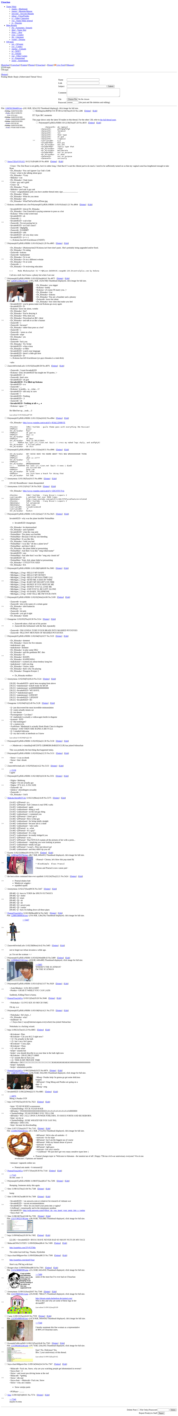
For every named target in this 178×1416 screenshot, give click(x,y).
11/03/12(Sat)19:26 (23, 998)
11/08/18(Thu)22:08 (17, 1216)
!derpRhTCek (20, 798)
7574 (33, 1395)
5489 (53, 958)
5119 (52, 636)
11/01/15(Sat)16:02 (27, 418)
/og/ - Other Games (19, 56)
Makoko (10, 798)
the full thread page (108, 120)
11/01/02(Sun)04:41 (27, 278)
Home (50, 65)
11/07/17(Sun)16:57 (17, 1128)
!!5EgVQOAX (18, 161)
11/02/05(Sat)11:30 (26, 741)
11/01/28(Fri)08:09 (26, 568)
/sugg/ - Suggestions (19, 61)
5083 (52, 568)
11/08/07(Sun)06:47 (27, 1181)
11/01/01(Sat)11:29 (26, 243)
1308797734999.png (19, 1073)
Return (4, 74)
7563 (48, 1343)
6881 (41, 1092)
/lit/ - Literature (17, 37)
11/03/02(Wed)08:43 (27, 958)
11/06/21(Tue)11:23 (17, 1030)
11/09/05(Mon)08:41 (26, 1243)
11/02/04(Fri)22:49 (19, 703)
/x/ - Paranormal (18, 58)
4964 (52, 418)
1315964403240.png (19, 1345)
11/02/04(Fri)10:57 (26, 636)
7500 (50, 1255)
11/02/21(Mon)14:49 (25, 798)
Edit (95, 111)
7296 (53, 1181)
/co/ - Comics (16, 46)
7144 (45, 1171)
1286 (81, 111)
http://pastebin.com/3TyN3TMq (23, 1247)
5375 (49, 798)
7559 (35, 1316)
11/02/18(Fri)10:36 (26, 776)
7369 (34, 1196)
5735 (52, 1010)
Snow (9, 161)
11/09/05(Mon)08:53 (26, 1255)
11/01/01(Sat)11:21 (38, 204)
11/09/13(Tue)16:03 (18, 1316)
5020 (39, 486)
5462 (46, 913)
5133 (47, 766)
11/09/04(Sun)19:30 (17, 1235)
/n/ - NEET (16, 51)
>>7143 (13, 1175)
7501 (41, 1268)
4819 (84, 123)
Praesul (10, 913)
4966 (52, 450)
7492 (34, 1235)
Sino (9, 1395)
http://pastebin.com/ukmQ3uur (22, 1260)
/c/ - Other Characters (20, 18)
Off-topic (10, 42)
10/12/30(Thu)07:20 (59, 123)
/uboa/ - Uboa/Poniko (20, 16)
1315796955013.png (19, 1294)
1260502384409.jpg (13, 108)
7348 (34, 1189)
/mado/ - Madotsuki (19, 9)
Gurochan (15, 65)
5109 (53, 597)
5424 (66, 876)
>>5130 (13, 770)
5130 (52, 741)
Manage (70, 65)
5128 (38, 703)
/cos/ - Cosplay (17, 35)
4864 (76, 204)
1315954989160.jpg (19, 1318)
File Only (144, 1410)
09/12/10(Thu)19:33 (55, 111)
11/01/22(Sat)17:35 (27, 514)
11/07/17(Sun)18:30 (23, 1171)
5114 (39, 619)
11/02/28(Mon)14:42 (24, 945)
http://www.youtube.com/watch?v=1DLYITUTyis (43, 491)
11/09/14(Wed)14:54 (26, 1364)
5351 (52, 776)
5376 (36, 853)
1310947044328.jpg (19, 1131)
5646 (45, 998)
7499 (50, 1243)
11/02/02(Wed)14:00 (27, 597)
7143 (34, 1128)
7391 (34, 1216)
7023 (33, 1102)
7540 (40, 1291)
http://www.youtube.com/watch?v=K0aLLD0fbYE (44, 422)
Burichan (5, 65)
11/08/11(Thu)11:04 (17, 1189)
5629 (52, 983)
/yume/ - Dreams (18, 39)
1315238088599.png (19, 1270)
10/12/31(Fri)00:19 (24, 161)
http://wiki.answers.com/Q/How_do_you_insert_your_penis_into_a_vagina (54, 1210)
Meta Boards (11, 25)
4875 (53, 278)
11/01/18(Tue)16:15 (20, 478)
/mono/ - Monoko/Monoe (21, 11)
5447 (40, 889)
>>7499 (39, 1274)
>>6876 (13, 1096)
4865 (52, 243)
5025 (52, 514)
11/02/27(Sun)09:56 (20, 889)
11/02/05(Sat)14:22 (24, 766)
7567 (50, 1364)
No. (77, 111)
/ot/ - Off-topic (17, 44)
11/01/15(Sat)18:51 (27, 450)
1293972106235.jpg (19, 281)
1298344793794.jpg (19, 855)
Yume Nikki (11, 6)
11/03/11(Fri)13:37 (26, 983)
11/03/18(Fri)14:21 (26, 1010)
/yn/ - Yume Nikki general (22, 21)
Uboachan (5, 2)
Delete (87, 111)
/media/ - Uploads (18, 49)
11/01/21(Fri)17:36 (20, 486)
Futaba (24, 65)
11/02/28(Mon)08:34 (23, 913)
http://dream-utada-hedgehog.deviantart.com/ (54, 1298)
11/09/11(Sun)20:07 (20, 1291)
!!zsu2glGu (18, 913)
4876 (47, 366)
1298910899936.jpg (19, 915)
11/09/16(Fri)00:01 (17, 1395)
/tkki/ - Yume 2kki (18, 30)
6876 (46, 1070)
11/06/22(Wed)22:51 (21, 1092)
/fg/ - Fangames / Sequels (21, 28)
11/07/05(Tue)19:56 (17, 1102)
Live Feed (60, 65)
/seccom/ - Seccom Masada (22, 14)
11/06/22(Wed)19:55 (23, 1070)
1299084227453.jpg (19, 960)
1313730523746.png (19, 1218)
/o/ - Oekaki (16, 53)
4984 (40, 478)
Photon (31, 65)
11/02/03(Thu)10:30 (20, 619)
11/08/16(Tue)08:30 (17, 1196)
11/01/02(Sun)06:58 (24, 366)
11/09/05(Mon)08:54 (21, 1268)
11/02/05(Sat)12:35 (27, 753)
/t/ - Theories (16, 23)
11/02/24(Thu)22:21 (33, 876)
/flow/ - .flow (16, 32)
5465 (48, 945)
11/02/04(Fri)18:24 (20, 679)
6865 (33, 1030)
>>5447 (26, 920)
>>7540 (39, 1323)
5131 (52, 753)
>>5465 (39, 964)
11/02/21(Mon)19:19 (19, 853)
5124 (39, 679)
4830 (47, 161)
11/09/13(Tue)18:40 (24, 1343)
